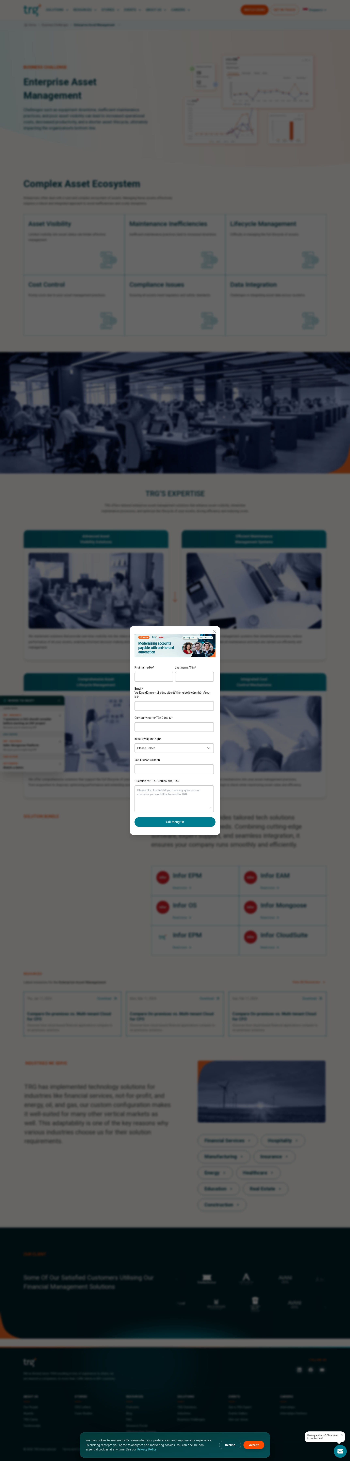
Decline (230, 1445)
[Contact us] (340, 1451)
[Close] (214, 631)
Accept (254, 1445)
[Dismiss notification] (342, 1434)
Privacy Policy (147, 1449)
